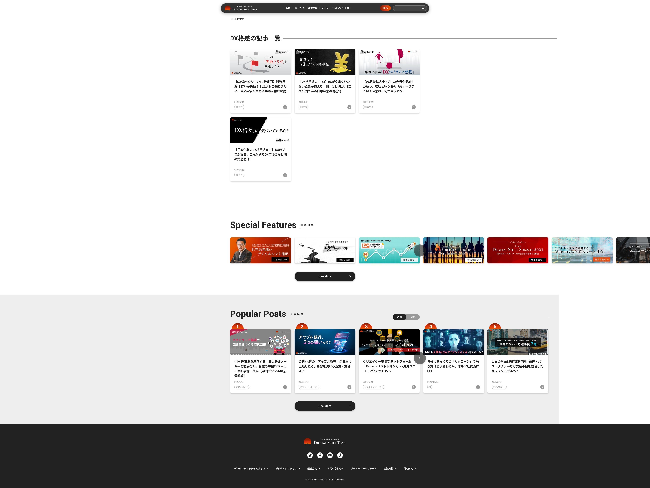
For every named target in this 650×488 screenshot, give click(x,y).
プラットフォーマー (309, 387)
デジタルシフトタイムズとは (249, 468)
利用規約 (408, 468)
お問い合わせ (334, 468)
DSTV (385, 8)
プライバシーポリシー (362, 468)
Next (420, 250)
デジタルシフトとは (286, 468)
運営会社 (312, 468)
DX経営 (239, 107)
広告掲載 (388, 468)
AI (430, 387)
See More (325, 276)
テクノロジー (242, 387)
